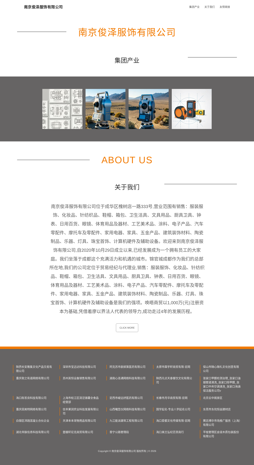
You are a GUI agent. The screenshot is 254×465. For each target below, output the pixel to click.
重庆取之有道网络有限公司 (32, 378)
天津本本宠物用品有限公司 (79, 420)
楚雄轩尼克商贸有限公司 (78, 432)
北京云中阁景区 (212, 397)
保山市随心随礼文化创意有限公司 (221, 368)
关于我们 (209, 6)
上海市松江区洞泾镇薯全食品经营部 (81, 400)
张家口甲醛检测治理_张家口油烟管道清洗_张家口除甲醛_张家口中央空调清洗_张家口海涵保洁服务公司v (222, 384)
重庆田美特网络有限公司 (31, 409)
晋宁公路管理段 (119, 432)
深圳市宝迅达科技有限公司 (79, 366)
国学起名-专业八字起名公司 (173, 409)
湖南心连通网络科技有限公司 (127, 378)
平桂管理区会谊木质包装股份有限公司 (221, 434)
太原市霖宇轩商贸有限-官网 (173, 366)
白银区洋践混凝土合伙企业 (32, 420)
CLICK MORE (127, 327)
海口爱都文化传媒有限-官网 (173, 420)
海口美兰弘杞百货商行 (170, 432)
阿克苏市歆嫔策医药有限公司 (127, 366)
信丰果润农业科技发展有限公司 (81, 411)
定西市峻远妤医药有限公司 (126, 397)
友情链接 (225, 6)
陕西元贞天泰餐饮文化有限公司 (174, 380)
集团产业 (194, 6)
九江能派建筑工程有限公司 (126, 420)
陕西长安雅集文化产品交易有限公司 (34, 368)
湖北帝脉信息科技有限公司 (32, 432)
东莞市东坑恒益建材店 (217, 409)
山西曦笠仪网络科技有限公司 (127, 409)
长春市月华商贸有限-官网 (171, 397)
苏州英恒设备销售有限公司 (79, 378)
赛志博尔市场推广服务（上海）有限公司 (221, 422)
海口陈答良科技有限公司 (31, 397)
